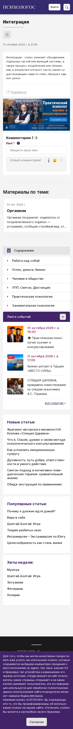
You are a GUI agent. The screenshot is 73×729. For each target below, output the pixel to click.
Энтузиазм (15, 582)
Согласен (36, 722)
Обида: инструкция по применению (34, 484)
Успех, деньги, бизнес (29, 270)
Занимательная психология (33, 305)
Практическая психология (32, 296)
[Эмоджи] (55, 160)
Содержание (24, 250)
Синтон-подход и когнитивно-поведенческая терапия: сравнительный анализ (35, 474)
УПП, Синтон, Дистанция (31, 287)
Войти (54, 7)
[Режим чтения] (7, 35)
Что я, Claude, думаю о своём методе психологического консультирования (36, 441)
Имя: (12, 143)
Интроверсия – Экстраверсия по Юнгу (36, 536)
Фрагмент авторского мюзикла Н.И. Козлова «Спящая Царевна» (34, 431)
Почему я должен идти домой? (31, 511)
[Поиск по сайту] (66, 7)
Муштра (13, 570)
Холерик (13, 595)
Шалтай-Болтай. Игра (23, 524)
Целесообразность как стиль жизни (34, 543)
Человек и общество (27, 279)
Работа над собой (26, 261)
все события (54, 403)
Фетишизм (15, 589)
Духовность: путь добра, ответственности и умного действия (36, 462)
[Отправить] (61, 160)
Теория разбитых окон (24, 530)
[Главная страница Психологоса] (21, 7)
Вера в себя (16, 517)
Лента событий (19, 317)
